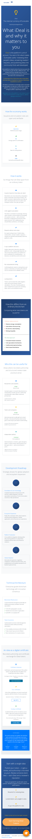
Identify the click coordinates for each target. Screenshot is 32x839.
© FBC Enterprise (6, 836)
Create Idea (16, 722)
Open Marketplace (16, 681)
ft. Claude (9, 837)
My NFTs (16, 700)
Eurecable (6, 2)
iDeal (7, 53)
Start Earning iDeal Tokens (16, 822)
